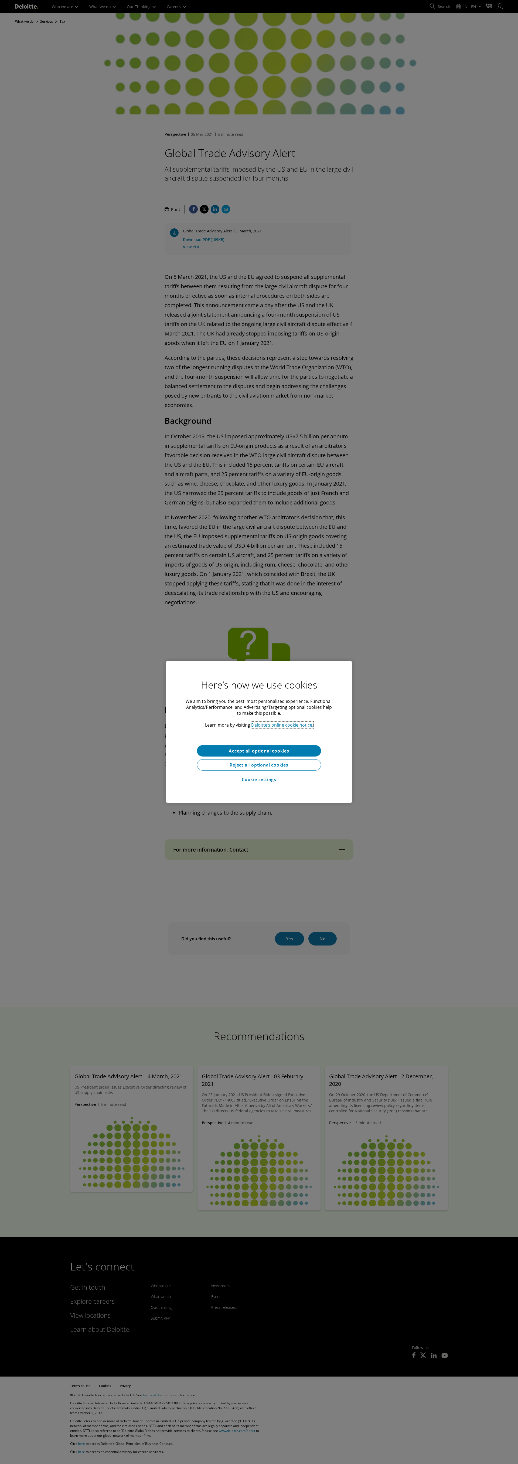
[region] (259, 732)
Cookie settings (259, 779)
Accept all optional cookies (259, 751)
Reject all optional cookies (259, 765)
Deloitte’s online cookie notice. (282, 725)
